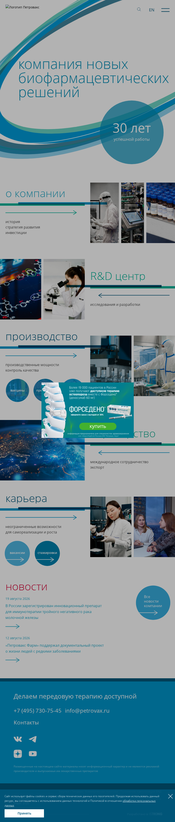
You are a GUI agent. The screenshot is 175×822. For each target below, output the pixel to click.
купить (98, 426)
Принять (24, 813)
